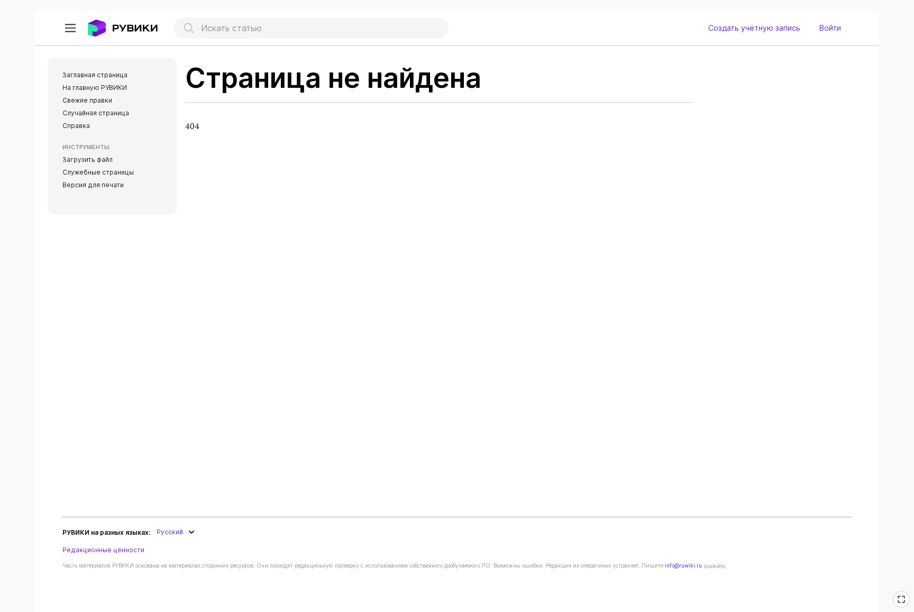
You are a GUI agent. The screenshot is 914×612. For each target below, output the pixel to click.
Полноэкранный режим (903, 606)
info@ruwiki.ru (683, 565)
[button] (70, 28)
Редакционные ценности (103, 550)
